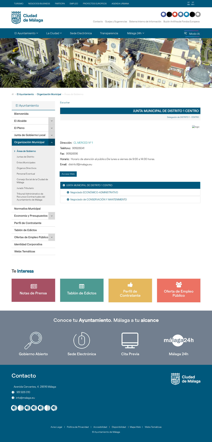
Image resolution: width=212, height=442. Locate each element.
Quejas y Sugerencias (116, 21)
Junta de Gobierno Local (29, 135)
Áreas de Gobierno (26, 151)
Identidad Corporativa (28, 244)
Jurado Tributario (25, 188)
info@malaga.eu (25, 397)
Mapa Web (135, 427)
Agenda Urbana (120, 3)
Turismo (18, 3)
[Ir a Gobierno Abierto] (33, 340)
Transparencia (109, 33)
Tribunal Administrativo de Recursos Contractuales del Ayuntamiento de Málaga (31, 196)
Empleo (74, 3)
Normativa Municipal (27, 208)
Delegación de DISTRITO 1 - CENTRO (183, 117)
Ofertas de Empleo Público (31, 237)
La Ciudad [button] (56, 35)
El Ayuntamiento (25, 94)
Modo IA (194, 34)
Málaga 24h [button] (137, 35)
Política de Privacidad (78, 427)
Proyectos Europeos (95, 3)
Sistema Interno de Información (145, 21)
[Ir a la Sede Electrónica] (82, 340)
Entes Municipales (26, 162)
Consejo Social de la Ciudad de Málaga (32, 181)
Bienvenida (21, 113)
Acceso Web (68, 174)
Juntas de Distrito (25, 156)
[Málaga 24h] (179, 340)
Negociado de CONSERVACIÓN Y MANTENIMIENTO (98, 199)
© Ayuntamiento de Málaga (106, 432)
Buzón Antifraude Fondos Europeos (181, 21)
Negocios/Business (39, 3)
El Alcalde (20, 120)
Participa (60, 3)
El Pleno (19, 127)
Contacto (98, 21)
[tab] (33, 113)
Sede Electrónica (81, 33)
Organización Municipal (49, 94)
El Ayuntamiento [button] (28, 35)
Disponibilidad (119, 427)
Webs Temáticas (24, 251)
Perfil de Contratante (27, 222)
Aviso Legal (56, 427)
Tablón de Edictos (25, 230)
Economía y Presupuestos (31, 215)
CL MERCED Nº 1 (83, 142)
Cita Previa (130, 354)
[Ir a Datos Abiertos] (130, 340)
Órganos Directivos (26, 168)
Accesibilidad (100, 427)
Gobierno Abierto (33, 354)
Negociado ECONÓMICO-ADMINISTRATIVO (94, 192)
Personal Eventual (26, 173)
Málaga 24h (178, 354)
